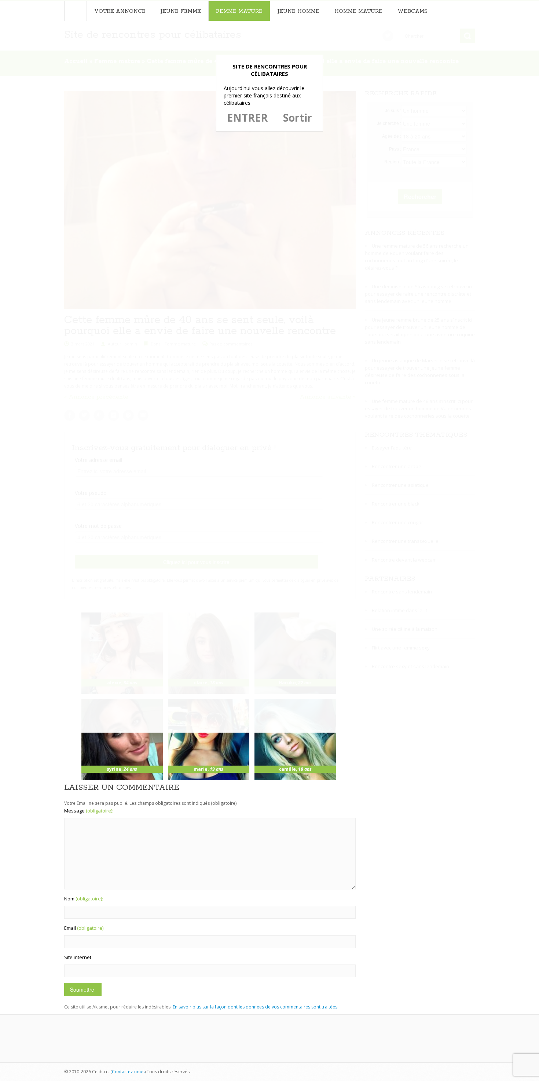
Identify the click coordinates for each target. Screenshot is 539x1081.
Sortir (297, 118)
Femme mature (239, 11)
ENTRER (247, 118)
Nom (83, 898)
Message (88, 810)
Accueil (75, 11)
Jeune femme (181, 11)
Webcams (412, 11)
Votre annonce (120, 11)
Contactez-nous (128, 1072)
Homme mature (358, 11)
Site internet (77, 957)
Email (84, 928)
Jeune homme (298, 11)
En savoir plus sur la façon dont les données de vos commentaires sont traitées (255, 1007)
